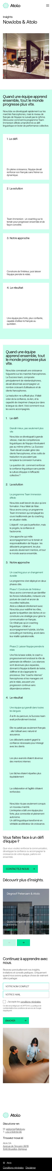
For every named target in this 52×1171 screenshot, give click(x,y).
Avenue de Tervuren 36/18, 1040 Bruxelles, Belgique (16, 1147)
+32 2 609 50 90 (13, 1131)
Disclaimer (31, 1167)
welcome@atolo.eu (15, 1129)
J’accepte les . (24, 1002)
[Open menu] (47, 5)
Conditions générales (13, 1167)
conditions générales (31, 1001)
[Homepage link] (11, 5)
